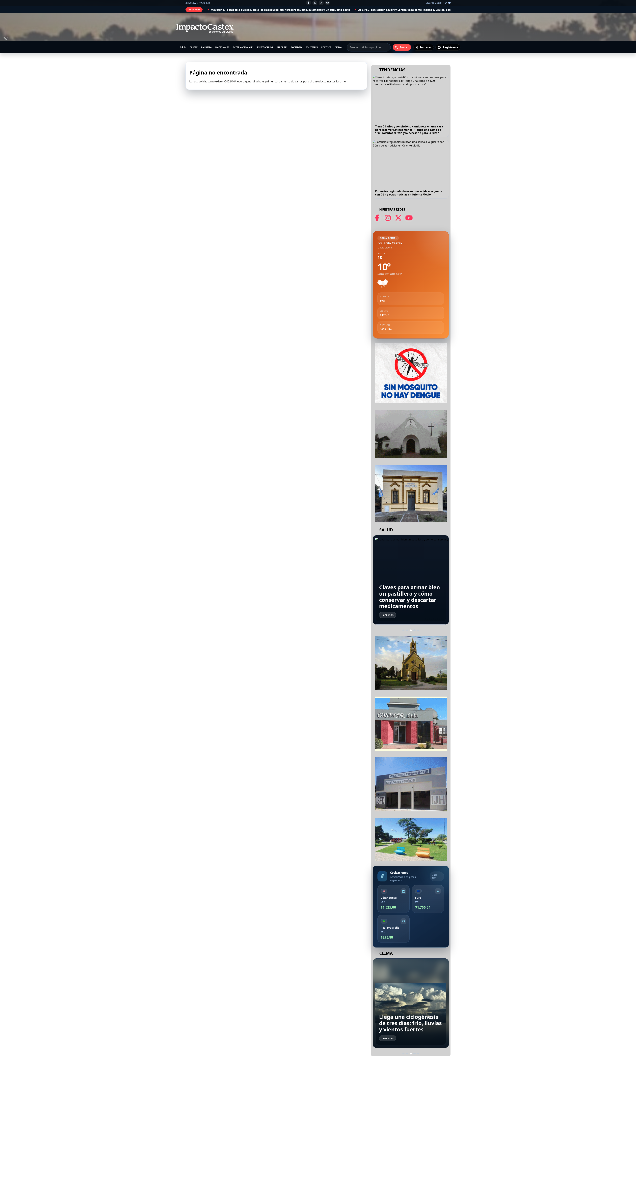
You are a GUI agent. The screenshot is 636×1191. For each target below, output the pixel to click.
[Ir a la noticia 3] (411, 630)
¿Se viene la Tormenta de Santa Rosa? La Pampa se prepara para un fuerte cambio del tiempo (409, 1017)
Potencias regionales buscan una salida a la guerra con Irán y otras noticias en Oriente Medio (409, 192)
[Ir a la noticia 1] (403, 630)
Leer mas (388, 615)
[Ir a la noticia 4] (414, 631)
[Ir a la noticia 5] (418, 630)
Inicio (183, 47)
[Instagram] (314, 2)
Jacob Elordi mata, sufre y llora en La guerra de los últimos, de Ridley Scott (445, 10)
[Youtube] (327, 2)
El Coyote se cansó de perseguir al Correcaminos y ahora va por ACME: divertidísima (334, 10)
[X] (321, 2)
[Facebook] (308, 2)
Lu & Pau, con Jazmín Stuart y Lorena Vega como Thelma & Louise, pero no (222, 10)
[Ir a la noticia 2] (407, 630)
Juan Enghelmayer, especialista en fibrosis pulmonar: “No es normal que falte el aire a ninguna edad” (410, 594)
